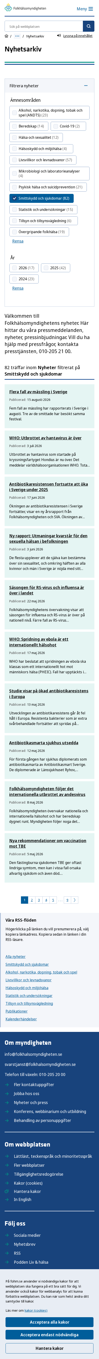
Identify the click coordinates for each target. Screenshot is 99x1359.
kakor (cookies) (36, 1310)
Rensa (17, 241)
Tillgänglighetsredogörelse (38, 1174)
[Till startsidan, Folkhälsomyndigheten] (25, 8)
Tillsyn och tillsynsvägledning (29, 1003)
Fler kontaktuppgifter (34, 1084)
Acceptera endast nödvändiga (49, 1334)
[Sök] (88, 26)
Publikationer (17, 1011)
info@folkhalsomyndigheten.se (33, 1054)
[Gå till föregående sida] (74, 900)
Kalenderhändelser (21, 1019)
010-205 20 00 (52, 1074)
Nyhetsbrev (24, 1244)
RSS (17, 1253)
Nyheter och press (31, 1102)
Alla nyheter (16, 956)
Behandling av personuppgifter (42, 1120)
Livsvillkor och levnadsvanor (29, 979)
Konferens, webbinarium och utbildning (50, 1111)
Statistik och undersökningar (29, 995)
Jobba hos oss (26, 1093)
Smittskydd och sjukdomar (27, 964)
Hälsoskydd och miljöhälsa (27, 987)
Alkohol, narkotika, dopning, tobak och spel (41, 972)
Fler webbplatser (29, 1165)
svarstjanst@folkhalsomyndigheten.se (40, 1064)
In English (22, 1199)
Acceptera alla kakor (49, 1322)
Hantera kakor (49, 1348)
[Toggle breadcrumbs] (17, 36)
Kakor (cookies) (28, 1183)
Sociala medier (27, 1235)
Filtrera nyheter (24, 85)
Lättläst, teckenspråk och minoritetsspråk (53, 1156)
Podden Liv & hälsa (31, 1262)
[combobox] (49, 26)
